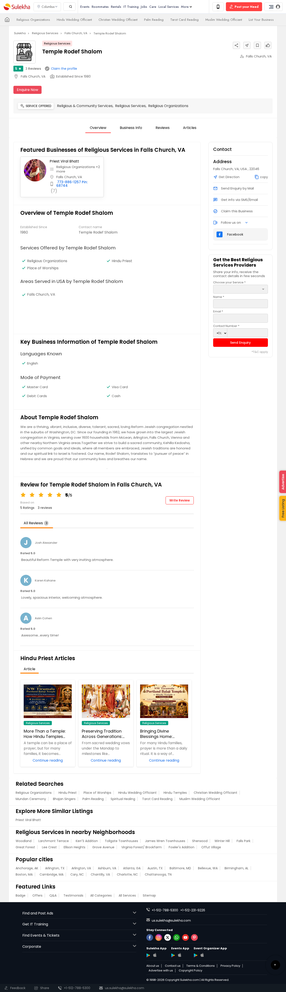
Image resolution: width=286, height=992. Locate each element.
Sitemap (149, 895)
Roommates (100, 6)
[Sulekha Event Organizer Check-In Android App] (196, 955)
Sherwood (200, 841)
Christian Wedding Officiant (118, 19)
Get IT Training (35, 924)
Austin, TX (155, 868)
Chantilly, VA (100, 874)
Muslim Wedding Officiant (223, 19)
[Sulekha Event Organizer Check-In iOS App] (202, 954)
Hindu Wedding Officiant (74, 19)
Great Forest (25, 847)
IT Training (131, 6)
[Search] (69, 6)
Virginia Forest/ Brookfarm (141, 847)
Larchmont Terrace (53, 841)
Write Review (179, 500)
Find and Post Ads (37, 913)
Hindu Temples (175, 793)
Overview (98, 127)
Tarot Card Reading (184, 19)
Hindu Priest (68, 793)
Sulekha (16, 7)
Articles (189, 127)
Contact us (173, 966)
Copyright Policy (190, 970)
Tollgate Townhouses (121, 841)
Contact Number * (226, 326)
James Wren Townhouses (165, 841)
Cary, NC (77, 874)
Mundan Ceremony (31, 799)
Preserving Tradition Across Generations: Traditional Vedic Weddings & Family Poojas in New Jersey (103, 734)
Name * (218, 297)
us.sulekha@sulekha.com (171, 920)
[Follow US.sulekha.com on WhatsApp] (176, 937)
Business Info (131, 127)
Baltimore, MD (180, 868)
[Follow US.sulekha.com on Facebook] (150, 937)
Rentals (116, 6)
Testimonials (73, 895)
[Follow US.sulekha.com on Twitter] (167, 937)
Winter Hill (222, 841)
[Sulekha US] (7, 20)
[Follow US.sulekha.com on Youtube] (185, 937)
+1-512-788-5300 (165, 910)
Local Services (168, 6)
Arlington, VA (81, 868)
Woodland (24, 841)
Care (152, 6)
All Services (127, 895)
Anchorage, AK (27, 868)
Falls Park (243, 841)
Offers (37, 895)
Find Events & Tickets (40, 935)
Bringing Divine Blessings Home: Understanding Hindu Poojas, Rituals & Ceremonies (161, 734)
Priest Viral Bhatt (64, 161)
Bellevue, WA (208, 868)
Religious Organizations (33, 19)
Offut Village (211, 847)
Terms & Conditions (200, 966)
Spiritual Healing (123, 799)
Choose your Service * (229, 282)
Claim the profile (64, 68)
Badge (20, 895)
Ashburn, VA (107, 868)
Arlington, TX (55, 868)
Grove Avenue (103, 847)
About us (152, 966)
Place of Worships (97, 793)
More (185, 6)
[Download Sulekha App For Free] (218, 6)
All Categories (101, 895)
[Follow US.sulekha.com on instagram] (158, 937)
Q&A (53, 895)
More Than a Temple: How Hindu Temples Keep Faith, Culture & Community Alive (45, 734)
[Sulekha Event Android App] (173, 955)
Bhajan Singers (64, 799)
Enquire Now (27, 89)
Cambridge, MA (51, 874)
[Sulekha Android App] (148, 955)
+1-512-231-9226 (192, 910)
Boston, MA (24, 874)
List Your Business (261, 19)
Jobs (144, 6)
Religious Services (57, 43)
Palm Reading (154, 19)
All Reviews (35, 523)
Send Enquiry (240, 342)
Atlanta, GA (132, 868)
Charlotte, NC (127, 874)
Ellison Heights (74, 847)
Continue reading (48, 760)
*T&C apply (260, 352)
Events (84, 6)
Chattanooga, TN (158, 874)
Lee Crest (49, 847)
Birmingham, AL (236, 868)
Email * (218, 311)
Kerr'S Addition (87, 841)
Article (29, 669)
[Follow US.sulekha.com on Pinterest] (194, 937)
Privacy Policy (230, 966)
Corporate (31, 946)
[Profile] (273, 6)
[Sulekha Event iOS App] (179, 954)
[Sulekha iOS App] (154, 954)
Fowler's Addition (181, 847)
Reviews (33, 68)
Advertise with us (161, 970)
